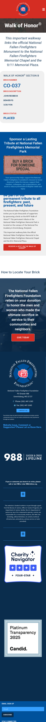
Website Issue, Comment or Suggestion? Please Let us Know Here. (22, 426)
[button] (39, 9)
